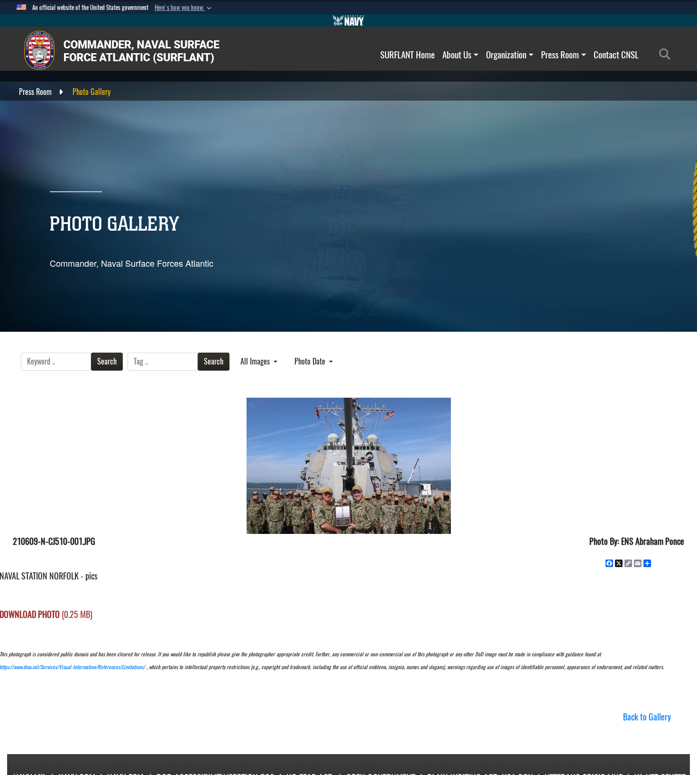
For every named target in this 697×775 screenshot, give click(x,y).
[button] (184, 7)
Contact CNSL (616, 54)
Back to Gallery (647, 717)
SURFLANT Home (407, 54)
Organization (506, 54)
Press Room (560, 54)
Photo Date (310, 361)
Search (107, 361)
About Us (456, 54)
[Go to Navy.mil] (348, 20)
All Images (256, 361)
